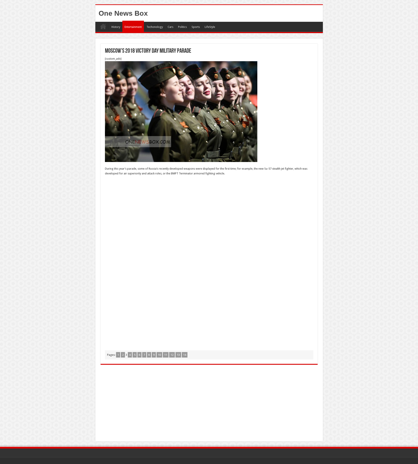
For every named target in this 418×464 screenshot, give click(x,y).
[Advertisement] (209, 210)
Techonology (155, 27)
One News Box (123, 13)
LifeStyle (210, 27)
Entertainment (133, 27)
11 (165, 354)
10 (159, 354)
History (115, 27)
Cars (170, 27)
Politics (182, 27)
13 (178, 354)
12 (172, 354)
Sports (196, 27)
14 (184, 354)
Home (103, 26)
